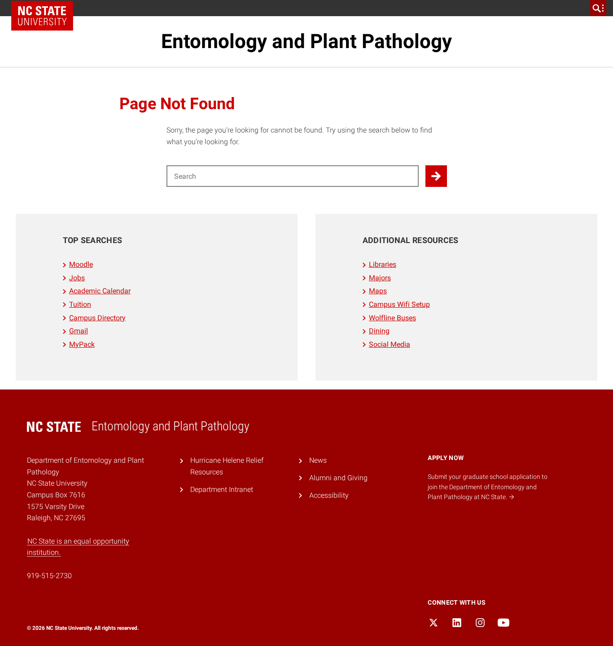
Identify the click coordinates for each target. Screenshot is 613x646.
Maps (378, 291)
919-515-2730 (49, 575)
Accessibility (329, 495)
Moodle (81, 264)
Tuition (80, 304)
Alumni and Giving (338, 477)
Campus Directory (97, 318)
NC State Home (42, 15)
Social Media (389, 344)
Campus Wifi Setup (399, 304)
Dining (379, 331)
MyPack (82, 344)
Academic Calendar (100, 291)
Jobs (77, 278)
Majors (380, 278)
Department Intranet (221, 489)
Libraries (382, 264)
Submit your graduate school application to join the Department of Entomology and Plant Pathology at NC (487, 486)
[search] (598, 8)
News (318, 460)
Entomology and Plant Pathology (306, 41)
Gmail (78, 331)
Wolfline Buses (392, 318)
